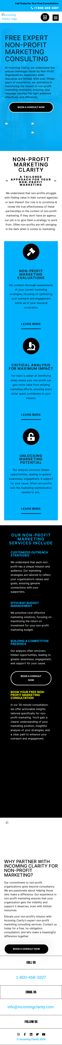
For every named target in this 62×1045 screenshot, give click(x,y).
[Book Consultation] (46, 17)
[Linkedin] (31, 1034)
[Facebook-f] (24, 1034)
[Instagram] (18, 1034)
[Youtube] (43, 1034)
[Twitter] (37, 1034)
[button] (56, 17)
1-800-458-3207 (31, 977)
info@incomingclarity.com (30, 1007)
